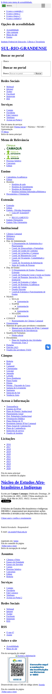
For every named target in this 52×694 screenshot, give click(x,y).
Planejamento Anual (14, 414)
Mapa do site (11, 35)
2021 (8, 456)
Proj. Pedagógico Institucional (19, 416)
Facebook (10, 616)
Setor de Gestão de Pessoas (23, 265)
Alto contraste (12, 32)
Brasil (9, 6)
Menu (6, 132)
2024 (8, 464)
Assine (9, 635)
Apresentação (23, 301)
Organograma (12, 323)
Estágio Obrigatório (14, 220)
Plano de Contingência (15, 428)
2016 (8, 444)
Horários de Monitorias (21, 189)
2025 (8, 466)
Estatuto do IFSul (13, 409)
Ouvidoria (10, 112)
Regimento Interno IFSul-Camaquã (21, 423)
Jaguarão (10, 373)
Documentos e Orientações (17, 194)
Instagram (10, 619)
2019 (8, 451)
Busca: (6, 73)
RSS (8, 621)
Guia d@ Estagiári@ (20, 213)
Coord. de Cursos (19, 287)
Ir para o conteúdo (14, 11)
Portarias (10, 345)
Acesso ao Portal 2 (14, 120)
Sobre (15, 541)
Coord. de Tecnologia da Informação (27, 263)
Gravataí (10, 371)
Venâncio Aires (12, 395)
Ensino (9, 37)
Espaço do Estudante (15, 562)
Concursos (10, 163)
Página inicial (20, 127)
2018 (8, 449)
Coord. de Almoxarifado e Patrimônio (27, 248)
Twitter (9, 614)
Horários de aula (19, 184)
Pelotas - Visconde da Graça (18, 385)
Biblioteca (10, 236)
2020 (8, 454)
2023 (8, 461)
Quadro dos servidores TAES (18, 350)
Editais (9, 166)
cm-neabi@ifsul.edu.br (17, 532)
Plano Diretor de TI (14, 421)
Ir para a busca (13, 16)
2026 (8, 468)
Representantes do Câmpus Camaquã (27, 321)
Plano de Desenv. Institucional (19, 411)
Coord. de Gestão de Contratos (25, 251)
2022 (8, 459)
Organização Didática (15, 418)
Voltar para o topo (9, 546)
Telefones (10, 117)
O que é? (10, 632)
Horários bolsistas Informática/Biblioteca (29, 191)
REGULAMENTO (20, 217)
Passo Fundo (11, 380)
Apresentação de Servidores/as (24, 330)
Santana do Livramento (16, 388)
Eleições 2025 (12, 347)
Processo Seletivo (13, 161)
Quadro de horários (14, 433)
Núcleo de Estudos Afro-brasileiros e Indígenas (23, 485)
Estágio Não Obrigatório (16, 222)
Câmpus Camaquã (14, 234)
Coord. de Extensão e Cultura (24, 282)
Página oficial (17, 335)
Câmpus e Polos (13, 559)
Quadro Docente (19, 289)
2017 (8, 447)
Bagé (8, 364)
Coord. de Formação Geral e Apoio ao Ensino (31, 275)
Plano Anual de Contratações (18, 426)
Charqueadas (11, 368)
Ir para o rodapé (13, 18)
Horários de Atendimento (22, 187)
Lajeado (9, 376)
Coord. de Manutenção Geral (24, 255)
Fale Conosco (12, 115)
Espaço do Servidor (14, 564)
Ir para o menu (13, 13)
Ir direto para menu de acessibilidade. (16, 2)
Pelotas (9, 383)
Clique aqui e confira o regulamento (16, 518)
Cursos (9, 567)
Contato (9, 110)
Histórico (10, 238)
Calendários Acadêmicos (16, 177)
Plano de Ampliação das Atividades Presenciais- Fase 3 (26, 341)
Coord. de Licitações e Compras (25, 253)
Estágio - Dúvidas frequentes (18, 210)
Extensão (10, 205)
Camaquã (10, 366)
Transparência (12, 406)
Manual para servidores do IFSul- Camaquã (30, 328)
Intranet (9, 611)
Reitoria (9, 361)
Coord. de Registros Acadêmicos (25, 284)
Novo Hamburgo (13, 378)
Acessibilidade (12, 30)
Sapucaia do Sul (13, 393)
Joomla (42, 685)
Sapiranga (10, 390)
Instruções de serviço (15, 431)
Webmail (10, 609)
